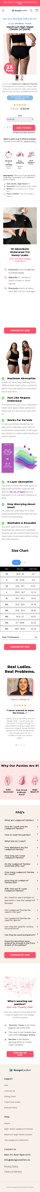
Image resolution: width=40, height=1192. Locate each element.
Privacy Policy (11, 1166)
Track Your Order (12, 1102)
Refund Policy (10, 1107)
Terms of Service (13, 1171)
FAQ (6, 1085)
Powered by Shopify (27, 1187)
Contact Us (9, 1091)
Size (20, 116)
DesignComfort (16, 1187)
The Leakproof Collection (16, 1140)
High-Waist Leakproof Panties (18, 1129)
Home (7, 1123)
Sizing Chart (10, 1096)
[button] (3, 10)
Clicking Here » (30, 141)
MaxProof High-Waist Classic (18, 1134)
